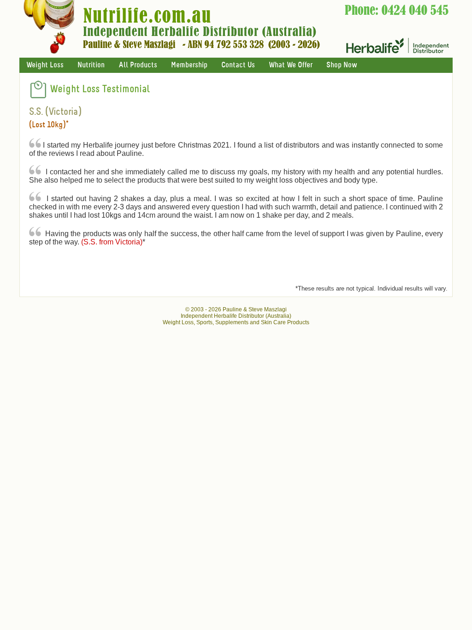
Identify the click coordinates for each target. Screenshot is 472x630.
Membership (189, 65)
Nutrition (91, 65)
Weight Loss (45, 65)
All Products (137, 65)
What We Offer (291, 65)
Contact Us (238, 65)
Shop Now (341, 65)
